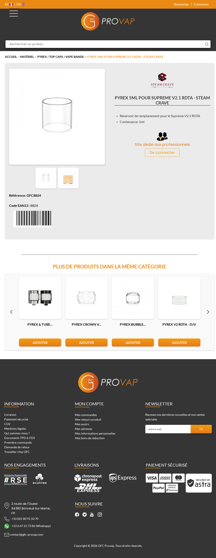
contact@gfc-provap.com (26, 534)
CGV (7, 424)
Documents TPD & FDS (19, 438)
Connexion (201, 4)
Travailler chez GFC (17, 452)
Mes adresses (83, 429)
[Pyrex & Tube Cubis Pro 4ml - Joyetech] (40, 298)
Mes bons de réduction (90, 438)
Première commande (18, 442)
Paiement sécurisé (16, 419)
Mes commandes (86, 415)
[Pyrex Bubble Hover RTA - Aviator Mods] (133, 298)
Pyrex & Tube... (40, 324)
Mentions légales (15, 428)
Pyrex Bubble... (133, 324)
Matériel (27, 56)
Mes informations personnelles (95, 433)
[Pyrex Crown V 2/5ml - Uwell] (86, 298)
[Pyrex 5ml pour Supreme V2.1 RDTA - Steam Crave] (46, 178)
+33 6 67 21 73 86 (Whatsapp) (31, 525)
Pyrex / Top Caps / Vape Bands (60, 56)
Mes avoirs (82, 424)
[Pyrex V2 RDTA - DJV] (179, 298)
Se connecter (162, 152)
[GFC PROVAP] (108, 21)
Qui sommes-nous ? (17, 433)
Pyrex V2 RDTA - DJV (179, 324)
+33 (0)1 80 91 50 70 (25, 518)
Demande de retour (17, 447)
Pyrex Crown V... (86, 324)
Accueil (11, 56)
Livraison (10, 414)
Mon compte (89, 403)
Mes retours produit (88, 419)
